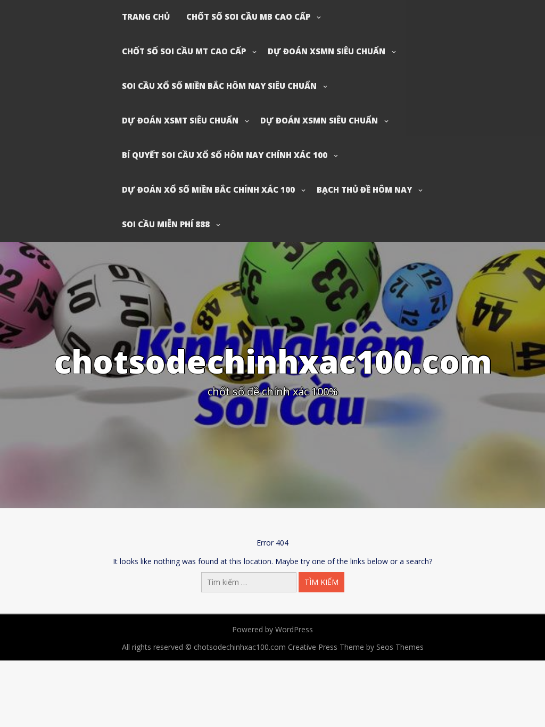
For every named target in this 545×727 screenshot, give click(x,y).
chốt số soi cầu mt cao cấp (184, 51)
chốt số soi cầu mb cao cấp (248, 16)
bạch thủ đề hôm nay (364, 189)
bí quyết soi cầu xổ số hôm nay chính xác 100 (224, 155)
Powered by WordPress (272, 629)
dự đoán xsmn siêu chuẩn (326, 51)
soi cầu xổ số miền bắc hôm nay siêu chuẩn (219, 85)
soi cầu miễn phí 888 (166, 224)
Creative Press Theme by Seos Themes (356, 647)
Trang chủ (146, 16)
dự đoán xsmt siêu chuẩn (180, 120)
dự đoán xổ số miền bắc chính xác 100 (208, 189)
